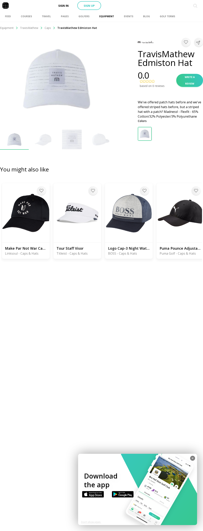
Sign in (63, 6)
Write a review (190, 80)
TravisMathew (29, 28)
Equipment (7, 28)
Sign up (89, 6)
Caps (48, 28)
